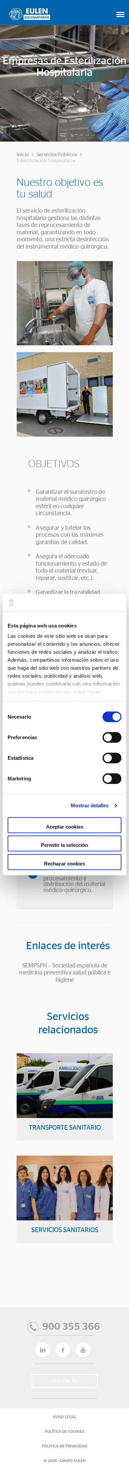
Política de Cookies (64, 1431)
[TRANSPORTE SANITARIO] (65, 1104)
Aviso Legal (64, 1417)
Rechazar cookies (64, 863)
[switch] (112, 737)
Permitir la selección (64, 845)
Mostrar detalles (90, 805)
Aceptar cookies (64, 826)
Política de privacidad (64, 1446)
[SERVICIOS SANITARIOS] (65, 1206)
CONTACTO (65, 1381)
